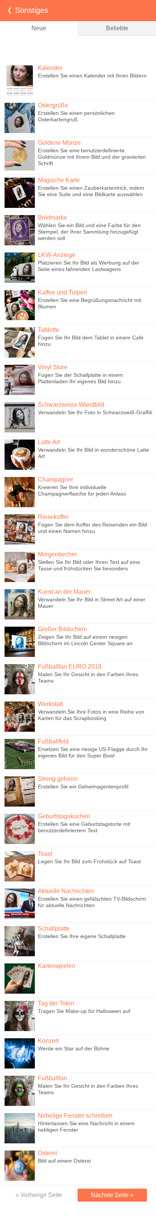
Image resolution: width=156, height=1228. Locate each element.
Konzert (48, 1041)
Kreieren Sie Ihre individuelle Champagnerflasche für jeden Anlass (82, 490)
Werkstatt (50, 704)
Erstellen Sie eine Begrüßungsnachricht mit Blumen (89, 303)
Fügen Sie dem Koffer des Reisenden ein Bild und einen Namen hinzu (92, 528)
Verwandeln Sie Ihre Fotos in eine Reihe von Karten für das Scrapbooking (91, 715)
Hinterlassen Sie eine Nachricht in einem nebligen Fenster (86, 1126)
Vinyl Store (52, 367)
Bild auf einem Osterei (64, 1161)
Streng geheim (57, 779)
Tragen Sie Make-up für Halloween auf (84, 1011)
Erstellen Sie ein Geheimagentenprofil (83, 787)
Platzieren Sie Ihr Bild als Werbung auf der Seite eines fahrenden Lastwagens (88, 266)
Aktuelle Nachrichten (66, 891)
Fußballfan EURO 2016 (69, 666)
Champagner (55, 479)
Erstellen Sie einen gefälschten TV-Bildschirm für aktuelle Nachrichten (92, 902)
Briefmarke (52, 217)
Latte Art (49, 442)
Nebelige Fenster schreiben (75, 1115)
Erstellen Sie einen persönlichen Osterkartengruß (76, 116)
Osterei (47, 1153)
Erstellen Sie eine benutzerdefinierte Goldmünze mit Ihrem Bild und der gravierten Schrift (92, 156)
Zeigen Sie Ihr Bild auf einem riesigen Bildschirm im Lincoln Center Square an (85, 640)
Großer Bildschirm (62, 629)
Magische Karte (59, 180)
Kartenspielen (56, 966)
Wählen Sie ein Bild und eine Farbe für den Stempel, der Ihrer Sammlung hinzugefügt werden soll (89, 231)
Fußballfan (52, 1078)
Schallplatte (54, 928)
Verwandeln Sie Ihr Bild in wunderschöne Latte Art (93, 453)
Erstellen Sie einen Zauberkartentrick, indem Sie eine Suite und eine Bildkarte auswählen (91, 191)
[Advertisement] (78, 49)
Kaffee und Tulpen (62, 292)
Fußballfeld (53, 741)
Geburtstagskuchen (64, 816)
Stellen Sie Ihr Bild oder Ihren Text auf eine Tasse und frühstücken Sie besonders (89, 565)
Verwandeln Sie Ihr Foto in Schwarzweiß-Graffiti (95, 412)
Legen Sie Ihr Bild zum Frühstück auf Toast (89, 861)
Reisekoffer (53, 517)
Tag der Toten (56, 1003)
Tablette (48, 330)
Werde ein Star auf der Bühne (73, 1048)
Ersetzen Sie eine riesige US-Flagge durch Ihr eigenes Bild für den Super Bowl (93, 752)
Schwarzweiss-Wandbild (71, 404)
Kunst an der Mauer (64, 591)
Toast (45, 853)
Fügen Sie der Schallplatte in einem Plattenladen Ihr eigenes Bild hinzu (80, 378)
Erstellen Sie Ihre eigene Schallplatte (82, 936)
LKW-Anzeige (56, 255)
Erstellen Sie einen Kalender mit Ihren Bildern (92, 76)
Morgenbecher (57, 554)
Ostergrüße (53, 105)
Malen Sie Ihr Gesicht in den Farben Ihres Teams (88, 677)
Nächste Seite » (112, 1195)
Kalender (50, 68)
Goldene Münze (59, 142)
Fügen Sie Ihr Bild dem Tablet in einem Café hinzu (91, 340)
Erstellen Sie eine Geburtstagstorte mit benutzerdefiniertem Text (84, 827)
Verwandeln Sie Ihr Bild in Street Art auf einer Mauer (91, 602)
